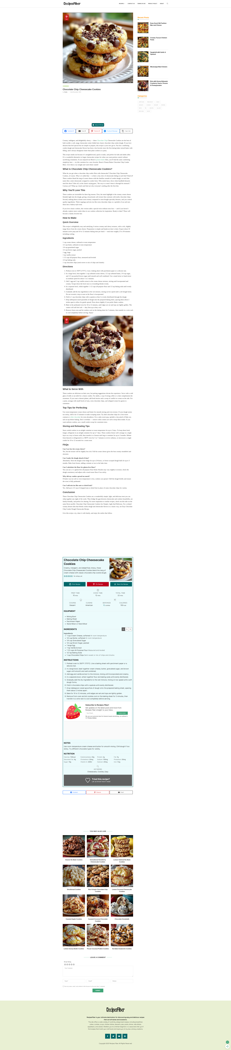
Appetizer (141, 101)
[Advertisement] (98, 107)
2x (127, 629)
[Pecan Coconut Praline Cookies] (98, 935)
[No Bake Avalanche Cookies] (122, 935)
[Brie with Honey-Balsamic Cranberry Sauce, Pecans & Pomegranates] (143, 85)
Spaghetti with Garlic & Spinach (158, 53)
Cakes (157, 101)
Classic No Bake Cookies (73, 860)
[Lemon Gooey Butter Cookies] (74, 935)
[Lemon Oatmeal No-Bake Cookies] (122, 846)
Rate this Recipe (122, 584)
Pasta (140, 108)
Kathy (65, 92)
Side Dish (141, 111)
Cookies (148, 105)
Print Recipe (76, 584)
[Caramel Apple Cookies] (74, 905)
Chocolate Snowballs (122, 919)
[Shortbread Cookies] (74, 876)
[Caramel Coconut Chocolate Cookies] (98, 905)
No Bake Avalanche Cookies (122, 949)
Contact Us (131, 3)
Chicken (141, 105)
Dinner (163, 105)
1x (123, 629)
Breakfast (150, 101)
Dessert (156, 105)
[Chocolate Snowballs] (122, 905)
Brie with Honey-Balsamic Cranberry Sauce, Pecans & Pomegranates (159, 83)
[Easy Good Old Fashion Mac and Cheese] (143, 27)
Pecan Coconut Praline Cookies (98, 949)
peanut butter (100, 160)
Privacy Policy (152, 3)
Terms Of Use (141, 3)
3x (130, 629)
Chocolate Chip (102, 140)
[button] (65, 576)
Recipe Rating (67, 961)
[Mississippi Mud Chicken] (143, 71)
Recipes (121, 3)
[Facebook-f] (107, 1036)
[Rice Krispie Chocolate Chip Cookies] (98, 876)
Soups (148, 111)
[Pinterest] (124, 1036)
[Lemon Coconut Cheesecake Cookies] (122, 876)
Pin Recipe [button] (99, 584)
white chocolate (75, 417)
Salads (159, 108)
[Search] (167, 3)
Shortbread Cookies (74, 889)
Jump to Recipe (98, 125)
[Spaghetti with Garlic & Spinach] (143, 56)
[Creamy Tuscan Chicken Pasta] (143, 42)
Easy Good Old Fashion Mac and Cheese (158, 24)
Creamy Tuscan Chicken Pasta (158, 39)
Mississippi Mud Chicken (158, 67)
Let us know (96, 781)
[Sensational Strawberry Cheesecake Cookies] (98, 846)
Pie (145, 108)
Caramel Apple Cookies (74, 919)
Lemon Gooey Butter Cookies (74, 949)
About (162, 3)
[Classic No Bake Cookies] (74, 846)
